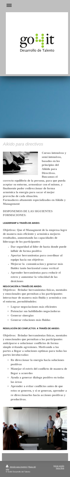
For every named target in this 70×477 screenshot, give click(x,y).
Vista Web (60, 468)
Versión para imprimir (18, 467)
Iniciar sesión (58, 466)
